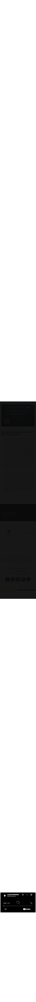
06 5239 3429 (8, 1000)
